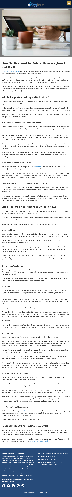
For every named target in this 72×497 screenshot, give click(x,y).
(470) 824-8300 (50, 456)
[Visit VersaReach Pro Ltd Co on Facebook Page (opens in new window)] (3, 485)
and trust (38, 167)
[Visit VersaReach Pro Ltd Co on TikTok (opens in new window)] (22, 485)
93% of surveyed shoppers (11, 71)
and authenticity (24, 411)
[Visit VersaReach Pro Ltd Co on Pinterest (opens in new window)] (18, 485)
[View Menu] (69, 3)
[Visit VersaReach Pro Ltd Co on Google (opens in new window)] (13, 485)
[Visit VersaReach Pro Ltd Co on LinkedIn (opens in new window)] (8, 485)
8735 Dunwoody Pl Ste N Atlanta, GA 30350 (54, 453)
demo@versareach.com (48, 459)
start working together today (39, 441)
